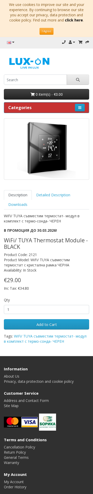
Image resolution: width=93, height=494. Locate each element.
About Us (11, 376)
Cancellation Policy (19, 447)
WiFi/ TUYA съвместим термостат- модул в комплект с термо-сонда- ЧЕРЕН (45, 339)
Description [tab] (17, 194)
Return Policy (15, 452)
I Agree (46, 31)
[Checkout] (87, 42)
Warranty (11, 462)
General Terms (16, 457)
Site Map (11, 405)
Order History (15, 486)
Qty (7, 299)
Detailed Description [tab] (53, 194)
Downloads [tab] (17, 204)
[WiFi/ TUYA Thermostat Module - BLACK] (46, 149)
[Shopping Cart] (80, 42)
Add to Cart (46, 324)
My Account (14, 481)
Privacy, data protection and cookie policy (39, 381)
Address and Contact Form (26, 400)
